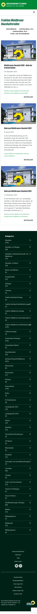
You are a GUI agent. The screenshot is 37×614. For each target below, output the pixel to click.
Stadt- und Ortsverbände (19, 34)
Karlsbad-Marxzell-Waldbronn (12, 93)
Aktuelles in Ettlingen (12, 247)
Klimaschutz (9, 366)
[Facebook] (16, 566)
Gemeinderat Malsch (12, 345)
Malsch (7, 420)
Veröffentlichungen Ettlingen (14, 503)
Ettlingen (8, 284)
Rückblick (8, 455)
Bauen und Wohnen (11, 270)
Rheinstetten (9, 448)
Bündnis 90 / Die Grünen (15, 6)
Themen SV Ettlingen (12, 489)
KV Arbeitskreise (10, 400)
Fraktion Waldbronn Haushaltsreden (19, 91)
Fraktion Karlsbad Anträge (13, 297)
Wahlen (7, 509)
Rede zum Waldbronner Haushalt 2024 (18, 191)
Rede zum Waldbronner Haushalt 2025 (17, 128)
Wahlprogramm (10, 530)
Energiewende (10, 277)
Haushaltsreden (10, 352)
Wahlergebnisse (10, 516)
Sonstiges (8, 468)
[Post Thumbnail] (18, 51)
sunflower (14, 602)
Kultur (7, 393)
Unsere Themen (10, 496)
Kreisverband (11, 29)
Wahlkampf (9, 523)
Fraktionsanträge (10, 332)
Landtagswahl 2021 (26, 29)
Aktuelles (6, 91)
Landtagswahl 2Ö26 (20, 31)
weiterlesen (28, 97)
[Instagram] (20, 566)
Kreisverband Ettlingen (16, 4)
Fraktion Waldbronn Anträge (14, 311)
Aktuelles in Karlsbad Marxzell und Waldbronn (16, 255)
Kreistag (8, 379)
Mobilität (8, 427)
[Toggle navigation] (34, 12)
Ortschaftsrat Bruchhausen (14, 434)
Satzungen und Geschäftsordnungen (17, 462)
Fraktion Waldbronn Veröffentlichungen (18, 325)
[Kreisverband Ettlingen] (3, 5)
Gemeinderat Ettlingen (12, 338)
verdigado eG (11, 604)
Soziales (8, 475)
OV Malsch (8, 441)
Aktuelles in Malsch (11, 263)
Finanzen (8, 290)
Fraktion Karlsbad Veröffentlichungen (17, 304)
